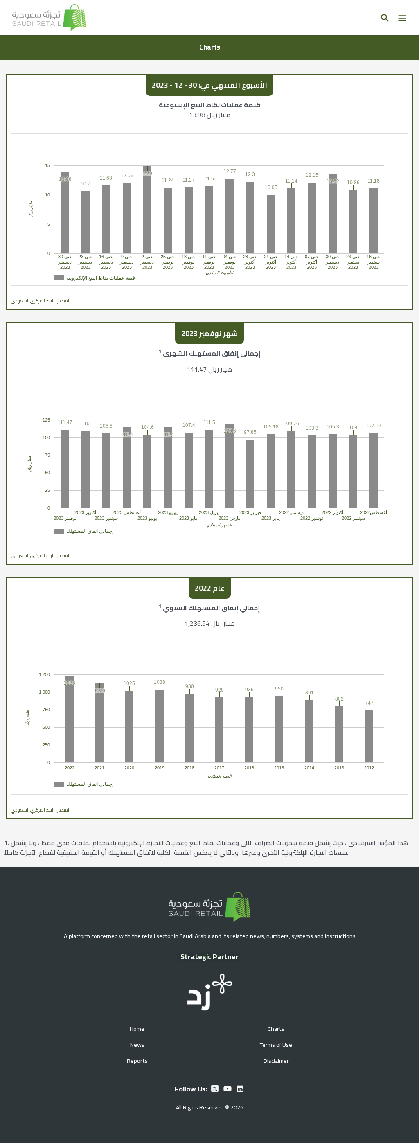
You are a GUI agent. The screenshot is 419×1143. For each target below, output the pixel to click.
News (137, 1044)
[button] (384, 17)
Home (137, 1028)
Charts (276, 1028)
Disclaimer (276, 1060)
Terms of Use (276, 1044)
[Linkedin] (240, 1088)
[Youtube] (227, 1088)
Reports (137, 1060)
